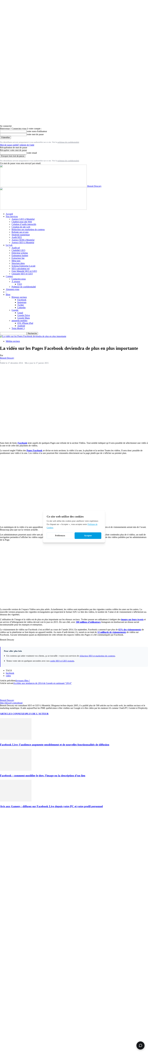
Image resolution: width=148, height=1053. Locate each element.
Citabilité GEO (18, 250)
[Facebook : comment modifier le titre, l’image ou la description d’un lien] (16, 770)
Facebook (21, 299)
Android (21, 326)
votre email (32, 153)
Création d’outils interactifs (24, 224)
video (8, 675)
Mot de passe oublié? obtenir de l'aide (17, 145)
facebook (10, 673)
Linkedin (21, 307)
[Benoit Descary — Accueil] (43, 209)
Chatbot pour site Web (22, 221)
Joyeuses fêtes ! (23, 680)
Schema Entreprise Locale (23, 266)
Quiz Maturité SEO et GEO (24, 271)
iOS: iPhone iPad (25, 323)
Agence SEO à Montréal (23, 242)
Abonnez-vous (12, 289)
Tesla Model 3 (18, 328)
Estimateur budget (20, 255)
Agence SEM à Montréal (23, 240)
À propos (16, 281)
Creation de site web (21, 227)
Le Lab (9, 245)
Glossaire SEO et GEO (22, 273)
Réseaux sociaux (19, 297)
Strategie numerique (21, 234)
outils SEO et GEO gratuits (62, 661)
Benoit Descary (7, 358)
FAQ (19, 284)
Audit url (16, 247)
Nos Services (12, 216)
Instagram (21, 302)
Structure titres (18, 263)
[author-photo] (7, 697)
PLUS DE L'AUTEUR (37, 713)
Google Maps (23, 318)
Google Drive (23, 315)
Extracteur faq (18, 258)
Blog (8, 294)
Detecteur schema (20, 253)
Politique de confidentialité (24, 286)
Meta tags (16, 260)
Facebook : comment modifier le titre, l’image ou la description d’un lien (42, 775)
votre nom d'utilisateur (37, 131)
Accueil (9, 214)
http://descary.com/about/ (11, 703)
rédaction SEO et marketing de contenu (97, 655)
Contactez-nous (19, 279)
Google (15, 310)
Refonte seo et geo (20, 232)
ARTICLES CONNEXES (13, 713)
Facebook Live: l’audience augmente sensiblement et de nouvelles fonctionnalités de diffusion (54, 744)
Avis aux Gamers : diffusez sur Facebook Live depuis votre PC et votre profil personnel (51, 806)
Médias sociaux (13, 341)
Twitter (20, 305)
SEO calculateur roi (20, 268)
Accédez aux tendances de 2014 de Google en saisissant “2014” (42, 683)
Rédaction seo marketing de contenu (28, 229)
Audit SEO (17, 237)
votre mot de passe (35, 134)
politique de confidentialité (68, 142)
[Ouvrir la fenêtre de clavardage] (140, 1045)
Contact (9, 276)
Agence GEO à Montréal (23, 219)
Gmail (20, 312)
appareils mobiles (19, 320)
